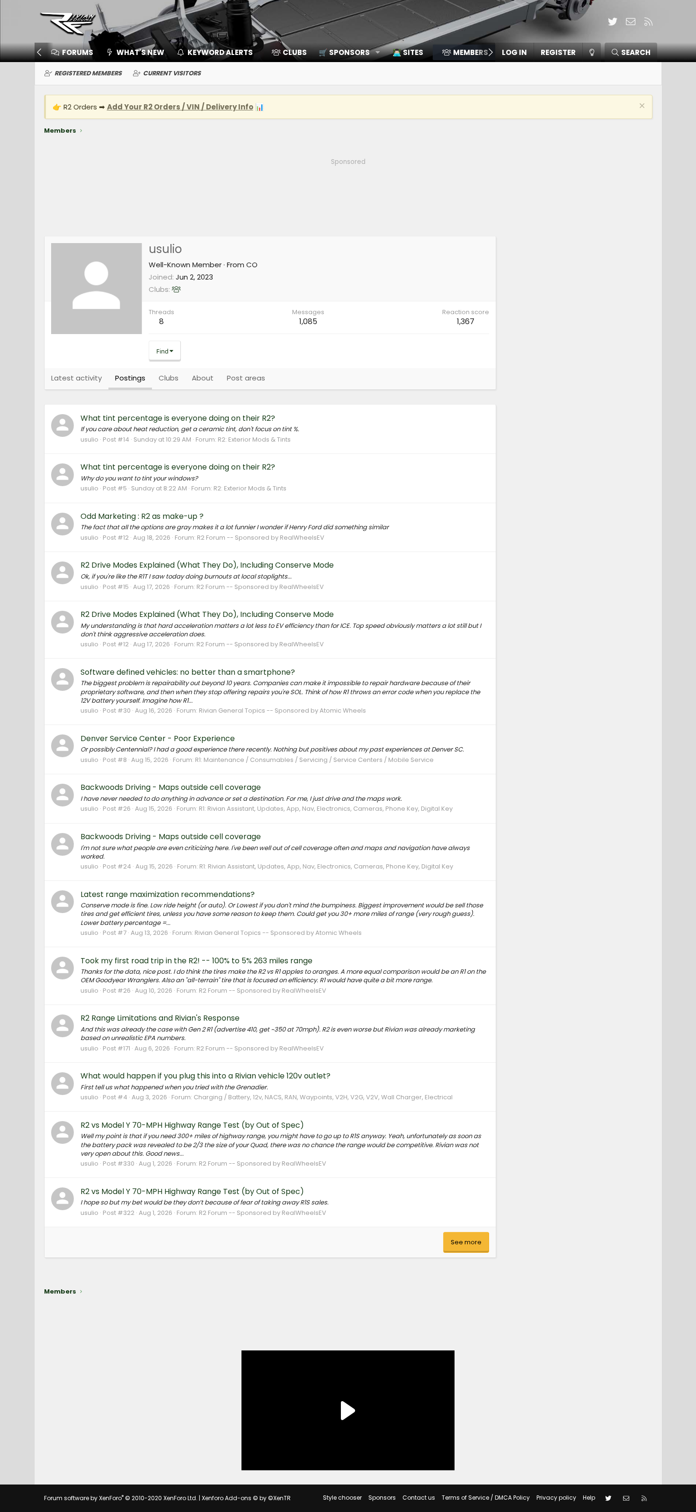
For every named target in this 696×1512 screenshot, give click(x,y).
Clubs (295, 52)
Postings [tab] (130, 378)
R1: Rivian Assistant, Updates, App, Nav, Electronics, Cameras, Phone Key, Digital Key (326, 808)
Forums (77, 52)
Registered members (88, 73)
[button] (346, 52)
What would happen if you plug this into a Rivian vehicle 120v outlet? (205, 1075)
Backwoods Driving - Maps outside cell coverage (170, 787)
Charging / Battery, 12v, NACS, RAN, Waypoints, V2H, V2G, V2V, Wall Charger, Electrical (323, 1097)
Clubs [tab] (168, 378)
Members (470, 52)
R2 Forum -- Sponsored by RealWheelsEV (260, 537)
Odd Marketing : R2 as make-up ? (142, 516)
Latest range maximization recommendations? (167, 894)
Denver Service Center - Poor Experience (157, 738)
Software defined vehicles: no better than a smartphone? (187, 672)
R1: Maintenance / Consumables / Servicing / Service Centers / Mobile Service (314, 759)
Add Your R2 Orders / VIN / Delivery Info (180, 107)
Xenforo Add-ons (246, 1498)
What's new (140, 52)
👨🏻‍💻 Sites (408, 52)
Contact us (418, 1498)
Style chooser (342, 1498)
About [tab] (203, 378)
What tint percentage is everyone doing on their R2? (177, 418)
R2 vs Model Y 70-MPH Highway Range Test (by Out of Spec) (192, 1125)
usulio (89, 439)
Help (589, 1498)
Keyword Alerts (220, 52)
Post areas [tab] (246, 378)
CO (252, 265)
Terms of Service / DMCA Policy (486, 1498)
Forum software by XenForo (120, 1498)
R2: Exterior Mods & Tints (254, 439)
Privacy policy (556, 1498)
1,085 (308, 321)
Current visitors (172, 73)
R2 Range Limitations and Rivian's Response (160, 1018)
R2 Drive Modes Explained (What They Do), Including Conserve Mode (207, 565)
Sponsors (382, 1498)
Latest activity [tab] (76, 378)
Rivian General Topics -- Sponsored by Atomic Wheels (282, 710)
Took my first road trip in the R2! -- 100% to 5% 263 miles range (196, 960)
